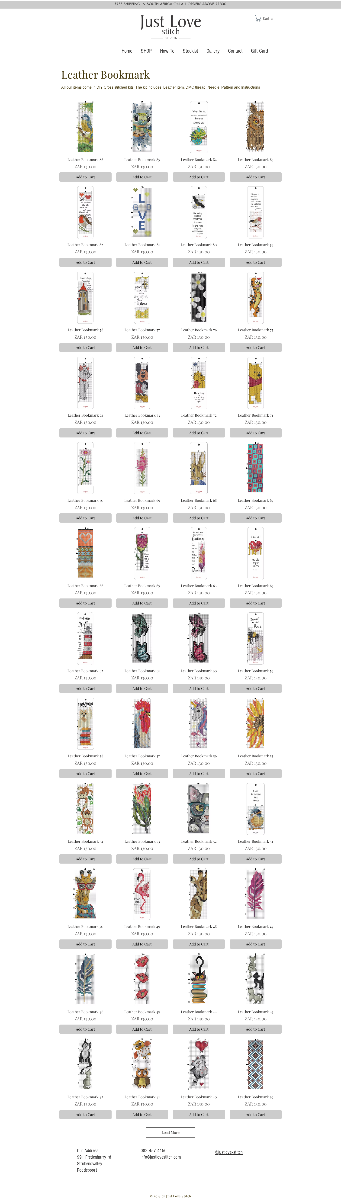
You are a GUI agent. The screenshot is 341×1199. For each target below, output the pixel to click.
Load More (171, 1132)
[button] (267, 18)
